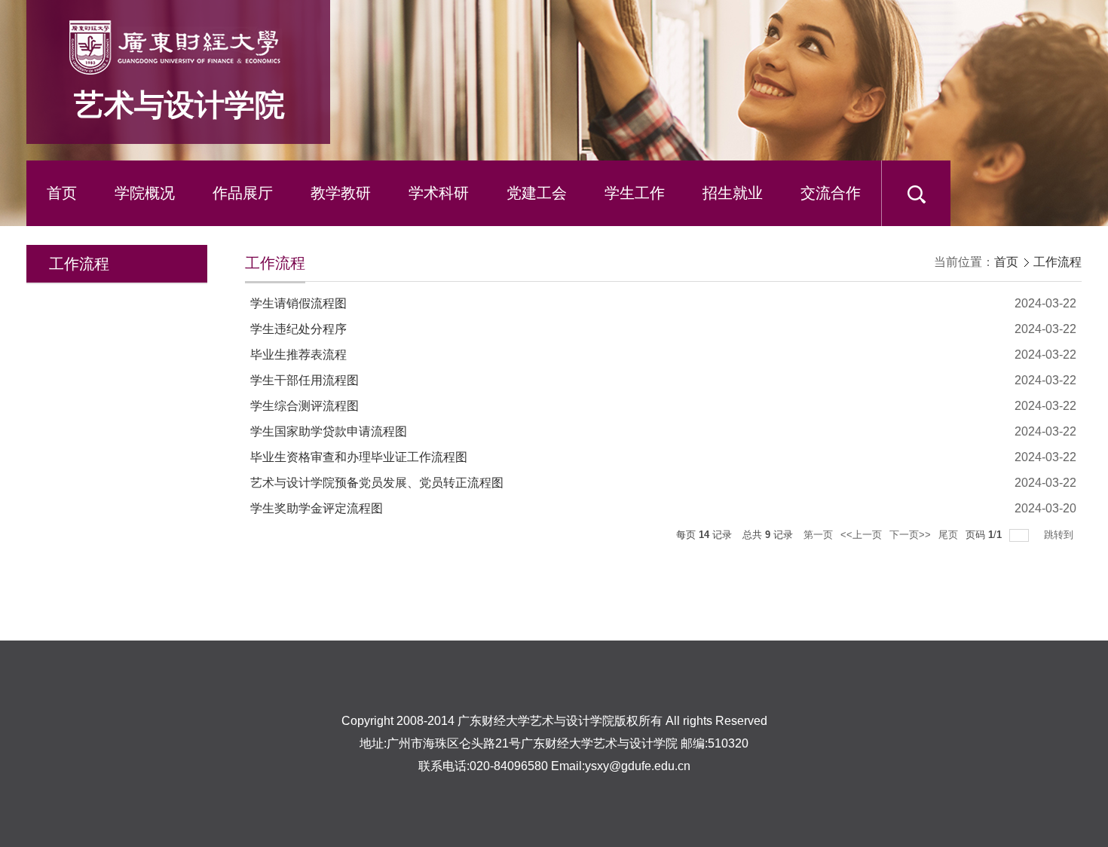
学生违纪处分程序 (298, 329)
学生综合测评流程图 (304, 405)
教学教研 (341, 193)
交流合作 (830, 193)
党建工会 (537, 193)
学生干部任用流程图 (304, 380)
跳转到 (1060, 534)
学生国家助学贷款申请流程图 (328, 431)
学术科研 (439, 193)
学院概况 (145, 193)
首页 (62, 193)
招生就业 (732, 193)
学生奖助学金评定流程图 (316, 508)
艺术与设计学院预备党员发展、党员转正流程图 (376, 482)
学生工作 (635, 193)
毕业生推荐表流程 (298, 354)
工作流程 (1057, 261)
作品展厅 (243, 193)
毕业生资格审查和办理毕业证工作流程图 (358, 457)
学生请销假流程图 (298, 303)
